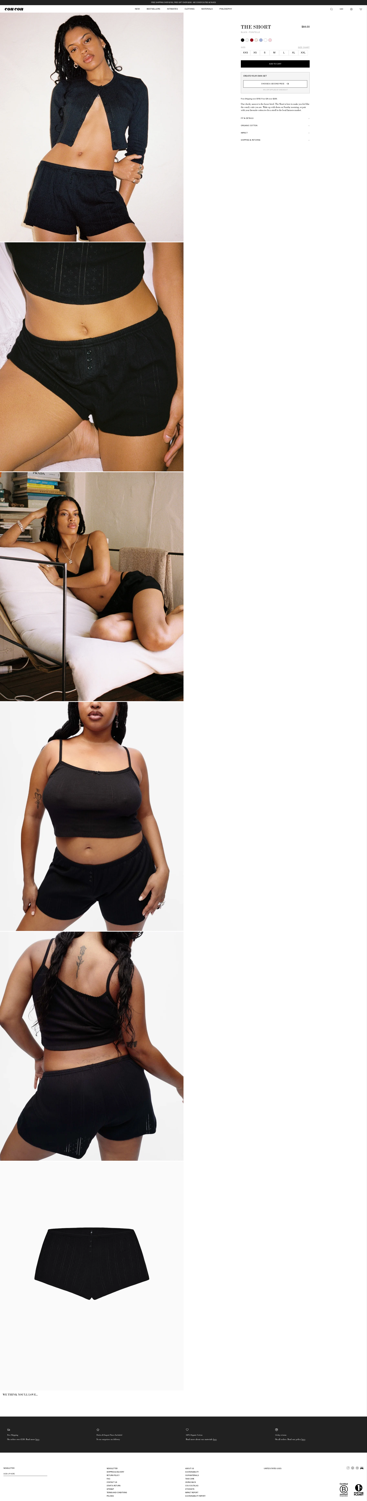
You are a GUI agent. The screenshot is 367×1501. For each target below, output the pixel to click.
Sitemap (110, 1489)
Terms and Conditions (117, 1493)
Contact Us (112, 1482)
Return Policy (113, 1475)
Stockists (189, 1489)
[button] (137, 9)
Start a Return (114, 1486)
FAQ (108, 1479)
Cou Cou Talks (191, 1486)
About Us (189, 1469)
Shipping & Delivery (115, 1472)
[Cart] (361, 9)
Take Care (189, 1479)
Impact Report (191, 1493)
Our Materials (192, 1475)
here (37, 1439)
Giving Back (190, 1482)
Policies (110, 1496)
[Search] (331, 9)
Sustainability (192, 1472)
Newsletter (112, 1469)
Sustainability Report (195, 1496)
